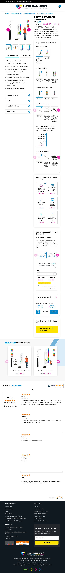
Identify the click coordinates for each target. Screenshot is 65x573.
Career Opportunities (11, 536)
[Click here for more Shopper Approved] (56, 497)
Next (58, 110)
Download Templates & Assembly (15, 518)
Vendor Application (40, 516)
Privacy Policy (38, 565)
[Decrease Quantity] (38, 274)
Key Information (12, 55)
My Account (9, 513)
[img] (10, 400)
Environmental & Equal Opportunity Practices (16, 533)
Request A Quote (39, 509)
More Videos (11, 111)
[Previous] (7, 29)
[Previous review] (32, 390)
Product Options (41, 46)
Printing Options (41, 68)
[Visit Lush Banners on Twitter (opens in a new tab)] (40, 569)
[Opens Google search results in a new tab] (9, 543)
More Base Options (42, 151)
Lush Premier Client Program (14, 521)
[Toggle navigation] (6, 7)
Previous (34, 110)
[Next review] (32, 494)
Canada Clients (38, 518)
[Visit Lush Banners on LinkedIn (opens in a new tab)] (25, 569)
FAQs (8, 100)
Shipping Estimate (43, 297)
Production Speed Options (45, 128)
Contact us (54, 263)
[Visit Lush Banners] (32, 553)
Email (54, 311)
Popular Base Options (43, 104)
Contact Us (37, 506)
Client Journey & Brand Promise (23, 565)
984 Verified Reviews (10, 402)
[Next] (28, 29)
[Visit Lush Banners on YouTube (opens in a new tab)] (28, 569)
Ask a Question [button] (50, 27)
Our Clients (8, 529)
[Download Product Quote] (38, 312)
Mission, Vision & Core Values (14, 527)
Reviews (7, 538)
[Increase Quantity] (55, 274)
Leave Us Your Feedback (41, 521)
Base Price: (38, 24)
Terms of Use (47, 565)
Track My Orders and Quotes (14, 516)
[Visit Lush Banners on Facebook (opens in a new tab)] (36, 569)
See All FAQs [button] (38, 27)
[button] (55, 24)
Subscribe (47, 542)
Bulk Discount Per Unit (43, 238)
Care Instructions (12, 106)
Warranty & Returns (40, 513)
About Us (8, 524)
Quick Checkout (44, 283)
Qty (38, 271)
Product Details (12, 95)
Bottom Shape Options (44, 87)
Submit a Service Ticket (41, 511)
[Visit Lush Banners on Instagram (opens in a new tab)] (32, 569)
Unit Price (41, 277)
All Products (9, 506)
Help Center (9, 509)
